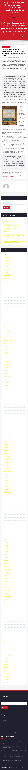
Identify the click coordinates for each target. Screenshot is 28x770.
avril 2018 (6, 516)
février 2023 (6, 361)
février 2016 (6, 590)
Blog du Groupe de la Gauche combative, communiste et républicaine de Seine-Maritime (14, 7)
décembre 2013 (7, 646)
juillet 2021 (6, 409)
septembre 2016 (7, 569)
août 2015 (6, 608)
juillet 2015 (6, 611)
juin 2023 (6, 349)
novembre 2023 (7, 334)
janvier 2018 (6, 524)
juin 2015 (6, 614)
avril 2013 (6, 667)
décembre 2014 (7, 623)
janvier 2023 (6, 364)
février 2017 (6, 554)
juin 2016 (6, 578)
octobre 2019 (6, 468)
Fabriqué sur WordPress (7, 767)
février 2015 (6, 620)
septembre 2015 (7, 605)
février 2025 (6, 296)
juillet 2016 (6, 575)
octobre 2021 (6, 400)
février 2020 (6, 456)
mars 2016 (6, 587)
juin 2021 (6, 412)
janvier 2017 (6, 557)
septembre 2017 (7, 536)
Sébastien (5, 57)
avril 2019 (6, 483)
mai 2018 (6, 513)
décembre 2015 (7, 596)
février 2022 (6, 391)
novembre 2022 (7, 370)
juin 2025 (6, 284)
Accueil (14, 34)
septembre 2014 (7, 631)
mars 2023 (6, 358)
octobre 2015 (6, 602)
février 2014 (6, 640)
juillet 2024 (6, 313)
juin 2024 (6, 316)
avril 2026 (6, 263)
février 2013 (6, 673)
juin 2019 (6, 477)
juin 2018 (6, 510)
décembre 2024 (7, 302)
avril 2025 (6, 290)
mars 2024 (6, 322)
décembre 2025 (7, 275)
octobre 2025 (6, 278)
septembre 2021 (7, 403)
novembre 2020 (7, 432)
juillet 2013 (6, 658)
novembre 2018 (7, 495)
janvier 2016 (6, 593)
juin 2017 (6, 542)
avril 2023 (6, 355)
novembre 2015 (7, 599)
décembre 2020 (7, 429)
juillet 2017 (6, 539)
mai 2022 (6, 385)
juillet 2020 (6, 441)
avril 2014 (6, 637)
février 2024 (6, 325)
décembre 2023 (7, 331)
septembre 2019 (7, 471)
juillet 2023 (6, 346)
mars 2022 (6, 388)
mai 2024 (6, 319)
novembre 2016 (7, 563)
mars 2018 (6, 519)
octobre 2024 (6, 307)
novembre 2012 (7, 682)
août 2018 (6, 504)
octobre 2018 (6, 498)
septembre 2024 (7, 310)
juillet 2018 (6, 507)
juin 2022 (6, 382)
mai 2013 (6, 664)
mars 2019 (6, 486)
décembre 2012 (7, 679)
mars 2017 (6, 551)
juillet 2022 (6, 379)
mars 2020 (6, 453)
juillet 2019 (6, 474)
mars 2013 (6, 670)
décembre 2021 (7, 394)
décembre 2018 (7, 492)
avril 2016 (6, 584)
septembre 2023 (7, 340)
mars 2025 (6, 293)
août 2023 (6, 343)
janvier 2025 (6, 299)
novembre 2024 (7, 305)
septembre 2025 (7, 281)
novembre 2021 (7, 397)
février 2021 (6, 423)
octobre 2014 (6, 629)
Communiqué (5, 720)
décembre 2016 (7, 560)
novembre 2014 (7, 626)
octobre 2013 (6, 652)
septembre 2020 (7, 438)
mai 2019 (6, 480)
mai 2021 (6, 415)
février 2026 (6, 269)
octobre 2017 (6, 533)
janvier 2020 (6, 459)
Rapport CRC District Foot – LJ (8, 176)
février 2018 (6, 522)
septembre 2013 (7, 655)
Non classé (5, 726)
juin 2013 (6, 661)
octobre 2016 (6, 566)
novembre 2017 (7, 530)
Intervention (12, 57)
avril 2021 (6, 417)
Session (17, 57)
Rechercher (4, 697)
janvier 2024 (6, 328)
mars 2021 (6, 420)
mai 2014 (6, 634)
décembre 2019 (7, 462)
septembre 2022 (7, 376)
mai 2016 (6, 581)
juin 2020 (6, 444)
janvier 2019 (6, 489)
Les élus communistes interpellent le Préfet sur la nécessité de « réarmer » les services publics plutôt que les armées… (14, 235)
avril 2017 (6, 548)
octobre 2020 (6, 435)
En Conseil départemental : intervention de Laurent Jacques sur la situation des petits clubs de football (14, 36)
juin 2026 (6, 257)
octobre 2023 (6, 337)
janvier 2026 (6, 272)
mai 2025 (6, 287)
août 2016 (6, 572)
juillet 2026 (6, 254)
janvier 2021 (6, 426)
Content (17, 767)
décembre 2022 (7, 367)
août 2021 (6, 406)
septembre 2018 (7, 501)
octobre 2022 (6, 373)
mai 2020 (6, 447)
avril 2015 (6, 617)
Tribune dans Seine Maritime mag (9, 732)
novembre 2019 (7, 465)
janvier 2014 (6, 643)
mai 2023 (6, 352)
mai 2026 (6, 260)
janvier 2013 (6, 676)
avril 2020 (6, 450)
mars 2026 (6, 266)
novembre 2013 (7, 649)
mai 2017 (6, 545)
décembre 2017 (7, 527)
